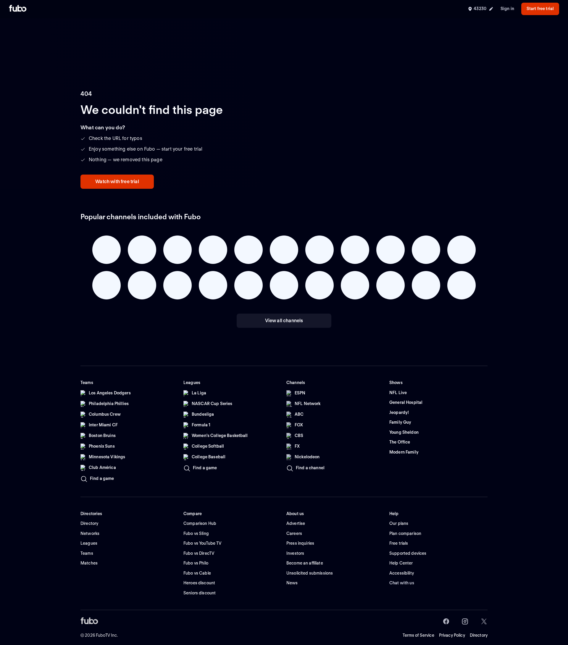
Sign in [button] (507, 8)
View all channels (284, 320)
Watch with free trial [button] (117, 181)
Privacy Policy (452, 635)
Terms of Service (418, 635)
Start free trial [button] (540, 8)
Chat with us (401, 582)
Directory (479, 635)
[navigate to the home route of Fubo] (18, 9)
